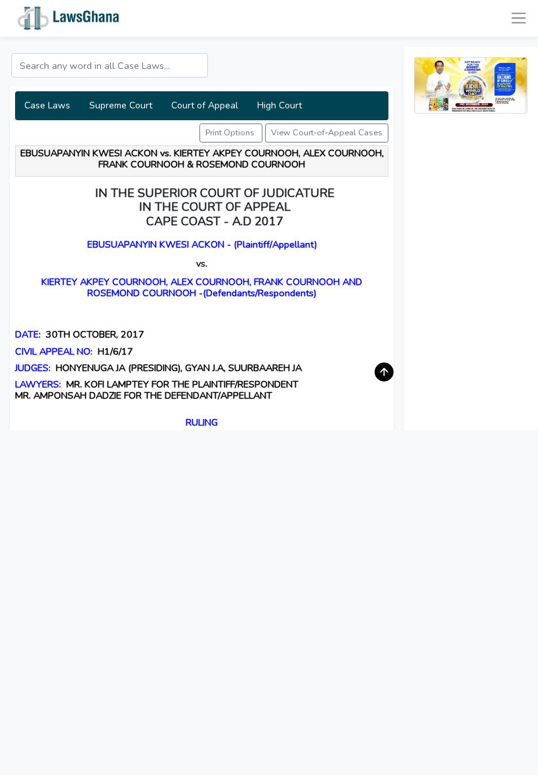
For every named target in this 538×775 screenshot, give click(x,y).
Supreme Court (120, 105)
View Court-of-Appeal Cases (327, 132)
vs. (201, 263)
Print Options (231, 132)
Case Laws (47, 105)
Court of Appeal (204, 105)
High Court (279, 105)
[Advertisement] (471, 321)
